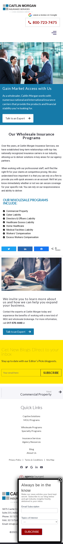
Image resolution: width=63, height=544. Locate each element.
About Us (31, 452)
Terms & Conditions (34, 460)
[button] (17, 118)
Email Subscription (30, 506)
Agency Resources (31, 441)
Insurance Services (31, 438)
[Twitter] (26, 467)
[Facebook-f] (21, 467)
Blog (31, 449)
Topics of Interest (29, 518)
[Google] (31, 467)
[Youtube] (41, 467)
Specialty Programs (31, 431)
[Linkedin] (36, 467)
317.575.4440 (17, 516)
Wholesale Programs (31, 427)
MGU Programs (31, 420)
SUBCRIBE (31, 531)
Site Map (50, 460)
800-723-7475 (45, 22)
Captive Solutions (31, 416)
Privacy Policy (15, 460)
